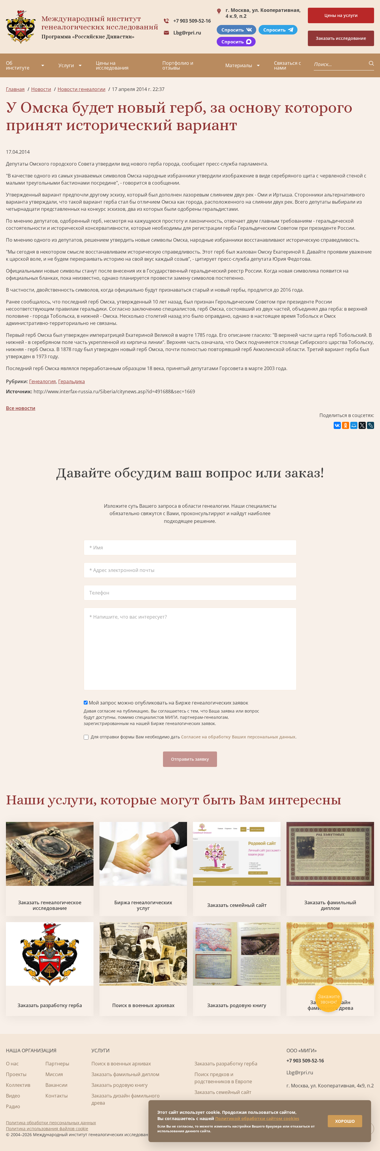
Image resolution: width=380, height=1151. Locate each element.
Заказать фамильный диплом (330, 905)
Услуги (66, 65)
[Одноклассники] (345, 425)
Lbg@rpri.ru (187, 32)
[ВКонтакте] (337, 425)
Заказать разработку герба (50, 1005)
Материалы (238, 65)
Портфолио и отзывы (177, 65)
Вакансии (56, 1085)
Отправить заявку (190, 759)
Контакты (56, 1095)
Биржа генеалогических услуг (143, 905)
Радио (13, 1106)
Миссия (54, 1074)
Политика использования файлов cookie (47, 1128)
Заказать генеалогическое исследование (49, 905)
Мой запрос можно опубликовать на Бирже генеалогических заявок (168, 702)
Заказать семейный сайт (237, 905)
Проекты (16, 1074)
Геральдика (71, 381)
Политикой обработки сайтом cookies (257, 1118)
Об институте (17, 65)
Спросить (232, 30)
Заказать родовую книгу (236, 1005)
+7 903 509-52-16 (192, 20)
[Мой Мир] (353, 425)
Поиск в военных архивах (143, 1005)
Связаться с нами (287, 65)
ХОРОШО (345, 1121)
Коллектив (18, 1085)
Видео (13, 1095)
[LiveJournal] (370, 425)
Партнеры (57, 1063)
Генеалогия (42, 381)
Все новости (20, 408)
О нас (12, 1063)
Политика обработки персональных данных (51, 1122)
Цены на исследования (112, 65)
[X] (362, 425)
